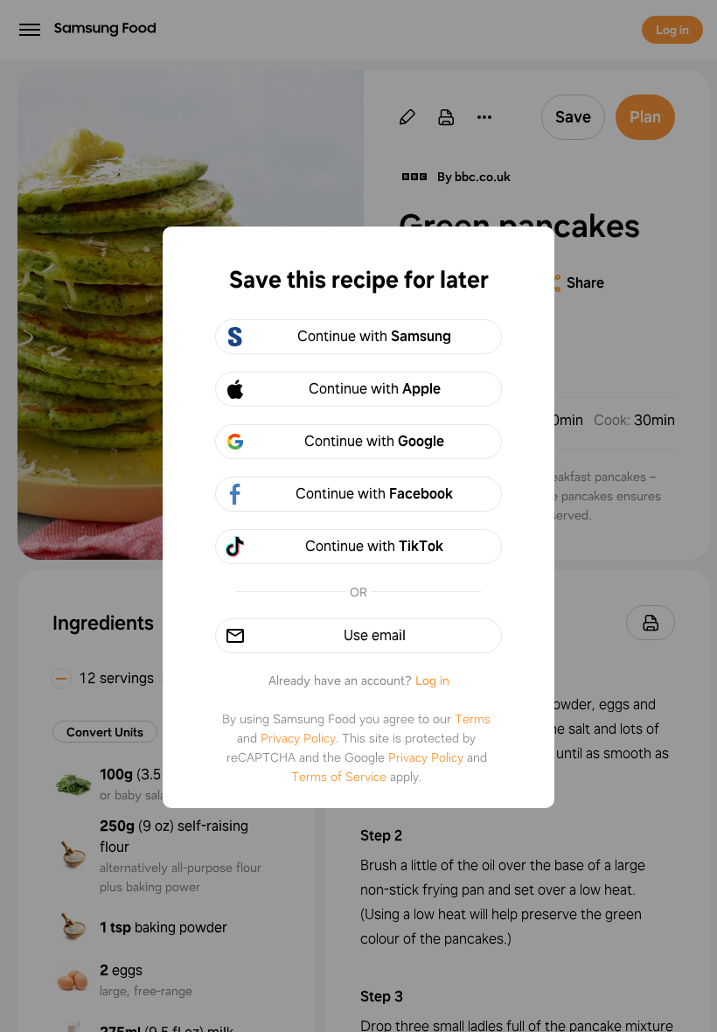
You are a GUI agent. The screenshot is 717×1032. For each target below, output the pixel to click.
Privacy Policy (298, 738)
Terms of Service (338, 776)
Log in (432, 680)
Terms (473, 719)
